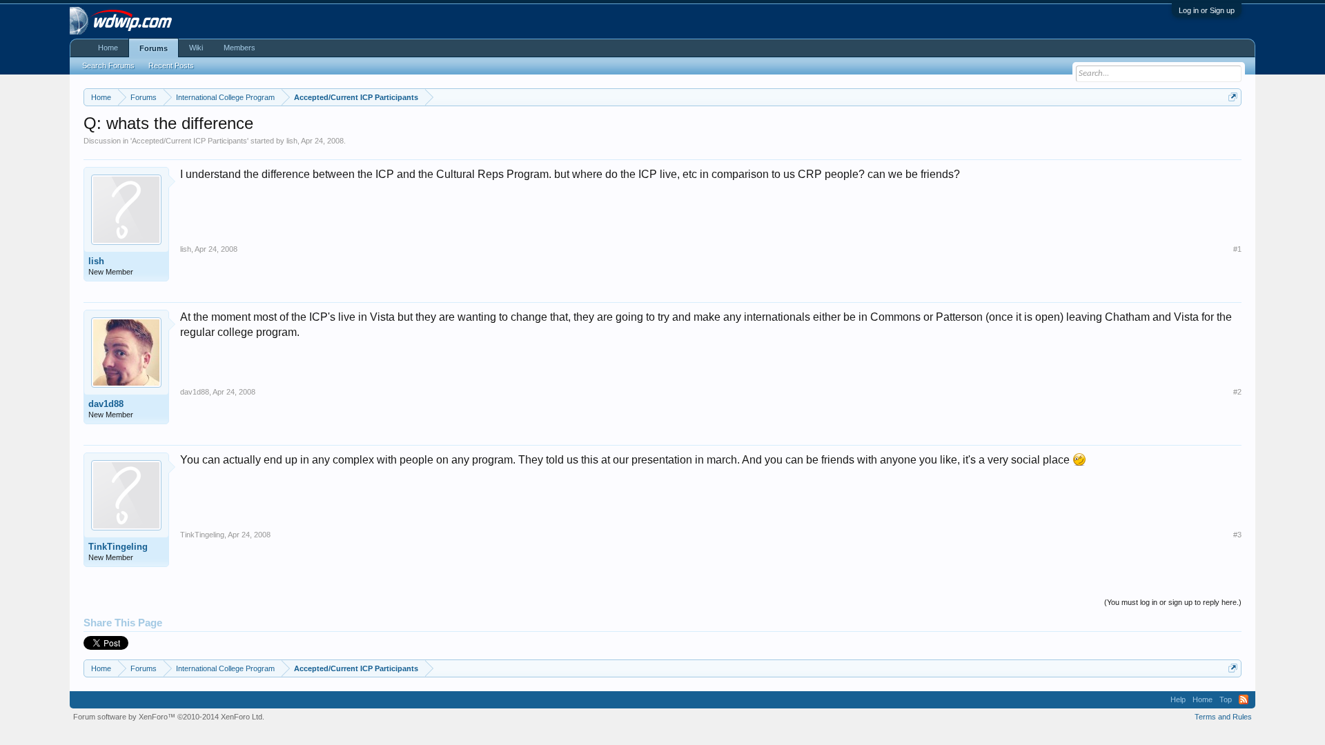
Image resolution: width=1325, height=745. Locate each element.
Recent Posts (171, 65)
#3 (1237, 534)
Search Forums (108, 65)
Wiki (196, 47)
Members (239, 47)
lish (291, 141)
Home (108, 47)
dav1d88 (106, 404)
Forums (153, 48)
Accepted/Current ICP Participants (189, 141)
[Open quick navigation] (1232, 96)
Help (1178, 699)
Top (1225, 699)
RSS (1243, 699)
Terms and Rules (1223, 717)
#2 (1237, 392)
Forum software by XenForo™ (168, 717)
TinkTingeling (118, 547)
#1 (1237, 249)
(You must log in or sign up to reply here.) (1172, 602)
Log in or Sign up (1207, 10)
